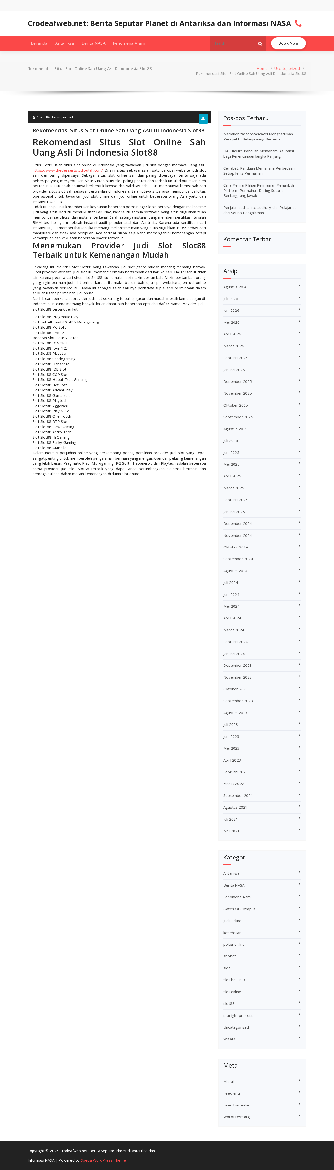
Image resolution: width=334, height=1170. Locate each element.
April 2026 (232, 334)
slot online (232, 991)
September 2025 (238, 416)
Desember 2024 (237, 523)
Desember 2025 (237, 381)
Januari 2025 (234, 511)
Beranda (39, 43)
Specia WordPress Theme (103, 1160)
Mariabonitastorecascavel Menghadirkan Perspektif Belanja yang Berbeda (258, 136)
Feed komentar (236, 1105)
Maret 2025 (233, 487)
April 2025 (232, 475)
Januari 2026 (234, 369)
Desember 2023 (237, 665)
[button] (260, 43)
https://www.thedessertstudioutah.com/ (68, 170)
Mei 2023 (231, 748)
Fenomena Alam (129, 43)
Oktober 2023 (235, 689)
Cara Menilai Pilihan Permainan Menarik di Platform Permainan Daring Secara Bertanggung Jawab (258, 190)
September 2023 (238, 700)
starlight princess (238, 1015)
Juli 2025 (230, 440)
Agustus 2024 (235, 570)
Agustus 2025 (235, 428)
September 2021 (238, 795)
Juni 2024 (231, 594)
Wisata (229, 1038)
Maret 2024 (233, 629)
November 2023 (237, 677)
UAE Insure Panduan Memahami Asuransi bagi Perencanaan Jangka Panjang (258, 154)
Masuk (228, 1081)
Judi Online (232, 920)
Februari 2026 (235, 357)
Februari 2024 (235, 641)
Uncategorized (287, 68)
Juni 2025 (231, 452)
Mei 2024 (231, 606)
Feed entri (232, 1093)
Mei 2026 (231, 322)
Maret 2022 (233, 783)
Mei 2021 (231, 830)
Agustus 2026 (235, 286)
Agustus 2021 (235, 807)
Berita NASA (94, 43)
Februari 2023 (235, 771)
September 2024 (238, 558)
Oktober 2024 (235, 547)
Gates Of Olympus (239, 908)
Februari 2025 (235, 499)
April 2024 (232, 617)
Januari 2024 (234, 653)
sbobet (229, 956)
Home (262, 68)
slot (226, 968)
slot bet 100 (234, 979)
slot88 (228, 1003)
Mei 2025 (231, 464)
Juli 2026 (230, 298)
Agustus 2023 (235, 712)
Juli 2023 (230, 724)
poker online (234, 944)
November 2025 (237, 393)
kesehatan (232, 932)
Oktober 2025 (235, 405)
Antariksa (64, 43)
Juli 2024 (230, 582)
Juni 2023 (231, 736)
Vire (38, 117)
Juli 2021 (230, 819)
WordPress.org (236, 1116)
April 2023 (232, 760)
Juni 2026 (231, 310)
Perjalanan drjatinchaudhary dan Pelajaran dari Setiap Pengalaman (259, 210)
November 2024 (237, 535)
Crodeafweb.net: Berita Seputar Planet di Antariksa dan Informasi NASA (159, 23)
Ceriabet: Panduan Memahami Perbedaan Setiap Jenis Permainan (259, 171)
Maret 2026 (233, 345)
